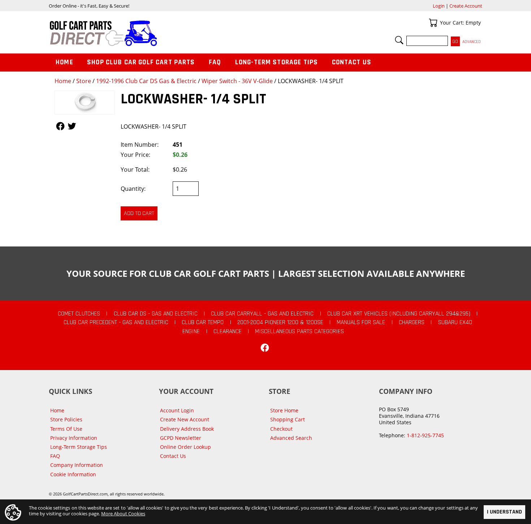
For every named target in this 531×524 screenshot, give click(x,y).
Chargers (411, 322)
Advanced (471, 41)
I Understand (504, 512)
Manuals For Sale (361, 322)
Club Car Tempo (203, 322)
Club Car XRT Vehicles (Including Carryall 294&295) (398, 314)
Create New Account (184, 419)
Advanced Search (291, 437)
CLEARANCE (227, 331)
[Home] (157, 33)
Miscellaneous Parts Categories (299, 331)
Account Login (177, 410)
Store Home (284, 410)
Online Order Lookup (185, 446)
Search (399, 40)
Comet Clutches (79, 314)
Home (63, 81)
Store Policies (66, 419)
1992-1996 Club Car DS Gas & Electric (146, 81)
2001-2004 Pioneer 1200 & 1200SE (280, 322)
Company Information (76, 464)
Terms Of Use (66, 428)
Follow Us (60, 126)
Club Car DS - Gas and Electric (156, 314)
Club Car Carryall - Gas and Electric (262, 314)
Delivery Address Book (187, 428)
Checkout (281, 428)
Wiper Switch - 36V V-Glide (237, 81)
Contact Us (352, 62)
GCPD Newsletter (180, 437)
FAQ (215, 62)
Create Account (465, 6)
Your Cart (433, 23)
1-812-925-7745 (425, 435)
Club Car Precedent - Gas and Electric (116, 322)
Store (83, 81)
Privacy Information (73, 437)
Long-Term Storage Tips (276, 62)
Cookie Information (73, 474)
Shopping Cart (287, 419)
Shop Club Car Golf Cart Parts (141, 62)
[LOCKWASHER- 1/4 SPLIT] (85, 102)
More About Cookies (123, 513)
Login (439, 6)
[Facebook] (265, 347)
